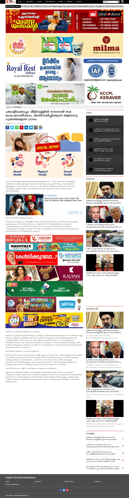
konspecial (18, 107)
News (19, 1)
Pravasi (78, 1)
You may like (92, 309)
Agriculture (30, 1)
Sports (39, 1)
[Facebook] (60, 490)
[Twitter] (64, 490)
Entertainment (50, 1)
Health (61, 1)
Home (8, 107)
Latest (89, 113)
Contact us (97, 481)
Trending (90, 434)
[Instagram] (67, 490)
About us (38, 481)
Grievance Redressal (12, 484)
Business (69, 1)
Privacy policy (69, 481)
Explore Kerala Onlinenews (20, 478)
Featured (90, 179)
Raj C (9, 123)
